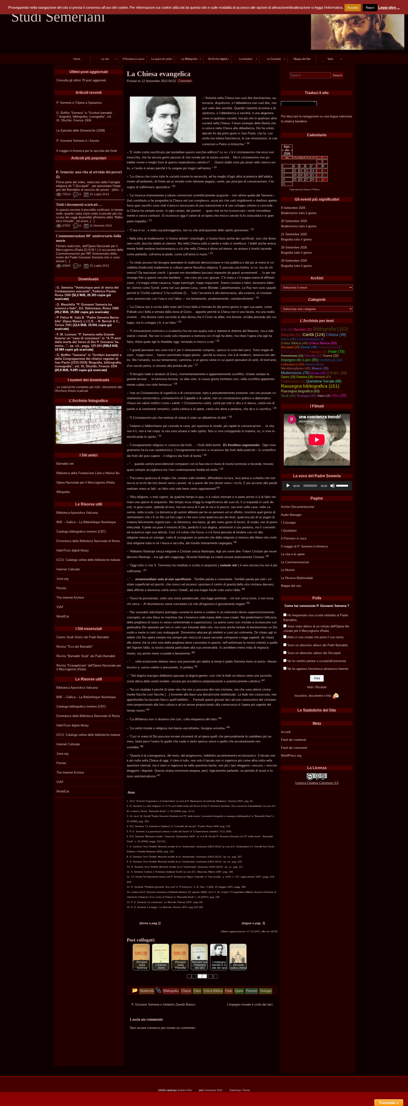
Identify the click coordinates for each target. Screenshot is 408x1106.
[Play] (288, 485)
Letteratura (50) (293, 364)
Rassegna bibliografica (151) (310, 386)
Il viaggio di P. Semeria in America (304, 546)
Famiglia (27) (318, 352)
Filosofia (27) (313, 355)
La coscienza (155, 902)
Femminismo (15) (292, 355)
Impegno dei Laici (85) (299, 360)
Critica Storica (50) (323, 343)
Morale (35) (318, 373)
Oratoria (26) (304, 377)
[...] (92, 221)
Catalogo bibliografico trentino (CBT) (81, 531)
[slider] (342, 485)
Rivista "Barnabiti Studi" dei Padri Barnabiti (85, 656)
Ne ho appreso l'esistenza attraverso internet (317, 669)
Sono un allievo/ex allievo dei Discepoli (314, 653)
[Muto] (332, 485)
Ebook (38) (309, 347)
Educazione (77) (295, 352)
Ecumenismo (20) (330, 347)
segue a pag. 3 (253, 923)
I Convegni (288, 522)
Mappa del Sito (302, 59)
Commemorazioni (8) (310, 339)
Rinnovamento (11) (333, 391)
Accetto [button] (352, 7)
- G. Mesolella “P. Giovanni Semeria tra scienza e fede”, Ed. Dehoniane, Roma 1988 (87, 306)
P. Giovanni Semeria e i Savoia (77, 140)
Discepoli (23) (290, 347)
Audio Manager (291, 515)
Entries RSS (185, 1090)
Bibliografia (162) (330, 328)
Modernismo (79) (295, 373)
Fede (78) (336, 352)
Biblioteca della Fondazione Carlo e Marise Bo (87, 473)
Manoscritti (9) (315, 364)
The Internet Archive (70, 597)
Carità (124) (313, 334)
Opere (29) (288, 377)
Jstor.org (62, 578)
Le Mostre (288, 570)
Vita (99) (339, 395)
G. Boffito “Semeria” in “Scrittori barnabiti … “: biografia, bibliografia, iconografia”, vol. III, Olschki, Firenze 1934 (86, 116)
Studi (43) (288, 396)
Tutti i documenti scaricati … (79, 205)
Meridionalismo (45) (296, 368)
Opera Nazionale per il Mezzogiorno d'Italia (85, 482)
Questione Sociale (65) (323, 381)
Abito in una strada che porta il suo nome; (315, 637)
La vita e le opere (293, 554)
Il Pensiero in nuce (293, 538)
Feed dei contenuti (293, 739)
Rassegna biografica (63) (300, 391)
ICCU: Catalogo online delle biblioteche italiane (88, 560)
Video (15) (324, 396)
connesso (153, 1028)
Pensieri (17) (322, 377)
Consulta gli (64, 80)
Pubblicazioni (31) (293, 381)
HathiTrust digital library (72, 550)
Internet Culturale (68, 569)
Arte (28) (287, 329)
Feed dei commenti (294, 748)
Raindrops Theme (240, 1090)
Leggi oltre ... (389, 7)
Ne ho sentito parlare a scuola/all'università (316, 661)
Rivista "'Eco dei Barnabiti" (74, 646)
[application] (317, 485)
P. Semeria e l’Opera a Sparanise (79, 102)
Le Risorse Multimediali (297, 578)
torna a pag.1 (150, 923)
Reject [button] (370, 7)
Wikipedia (63, 492)
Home (76, 59)
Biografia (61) (291, 335)
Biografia (287, 239)
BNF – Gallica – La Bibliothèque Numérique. (86, 522)
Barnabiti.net (65, 463)
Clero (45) (288, 339)
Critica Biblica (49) (294, 343)
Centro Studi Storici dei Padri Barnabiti (82, 637)
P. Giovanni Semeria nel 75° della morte (238, 836)
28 (312, 179)
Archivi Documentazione (297, 507)
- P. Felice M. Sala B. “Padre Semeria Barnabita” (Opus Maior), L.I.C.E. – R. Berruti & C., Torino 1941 (87, 321)
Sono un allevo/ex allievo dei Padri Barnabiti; (317, 645)
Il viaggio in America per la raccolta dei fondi (86, 151)
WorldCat (62, 616)
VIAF (60, 607)
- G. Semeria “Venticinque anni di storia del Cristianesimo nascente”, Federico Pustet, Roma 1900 (87, 291)
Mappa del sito (291, 586)
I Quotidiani (289, 530)
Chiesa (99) (336, 334)
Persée (61, 588)
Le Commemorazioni (295, 562)
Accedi (285, 732)
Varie (330, 59)
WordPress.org (291, 755)
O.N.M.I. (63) (337, 373)
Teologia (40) (306, 396)
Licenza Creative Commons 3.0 (316, 783)
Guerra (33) (330, 355)
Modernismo (289, 213)
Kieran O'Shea (311, 189)
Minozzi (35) (320, 368)
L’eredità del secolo (185, 826)
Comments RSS (213, 1090)
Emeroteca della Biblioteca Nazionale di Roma (88, 541)
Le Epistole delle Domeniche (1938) (80, 130)
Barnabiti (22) (303, 329)
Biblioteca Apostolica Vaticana (77, 512)
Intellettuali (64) (330, 360)
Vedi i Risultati (317, 687)
